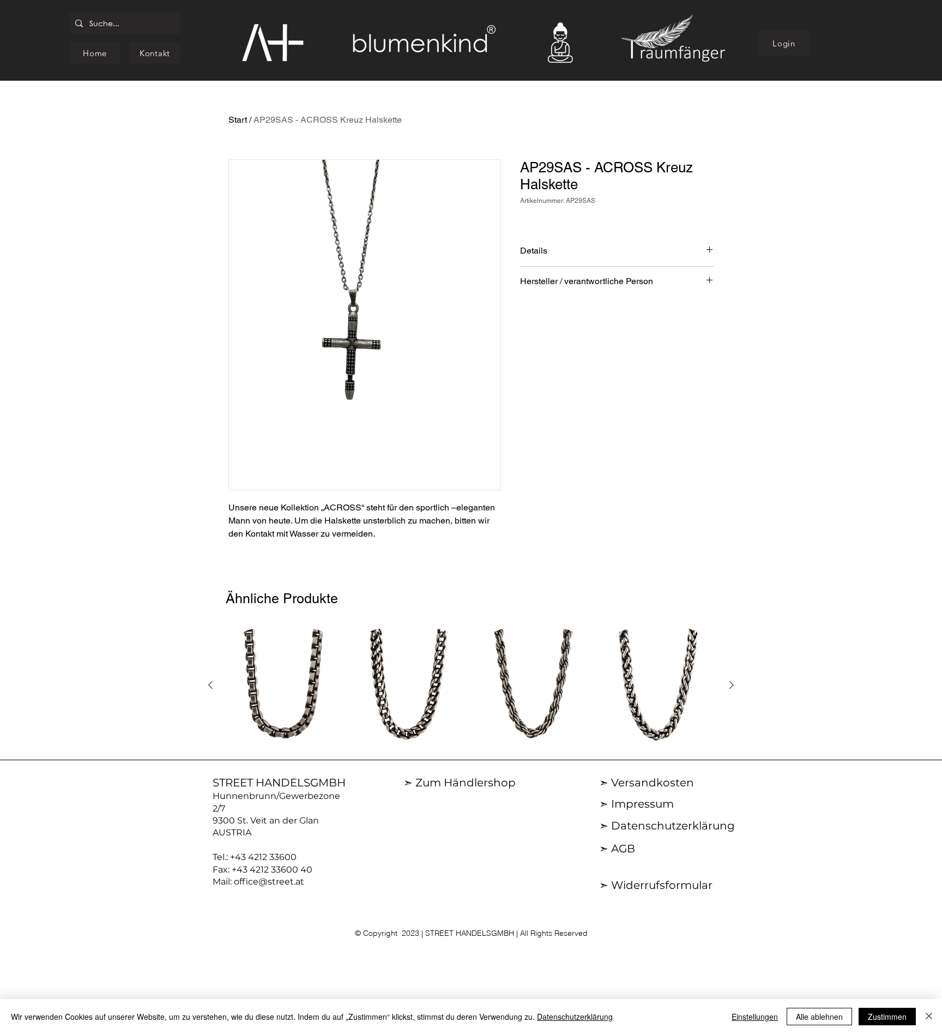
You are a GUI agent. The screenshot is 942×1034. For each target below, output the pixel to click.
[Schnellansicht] (283, 685)
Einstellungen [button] (755, 1016)
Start (237, 120)
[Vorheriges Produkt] (210, 685)
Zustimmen (887, 1016)
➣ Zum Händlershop (459, 782)
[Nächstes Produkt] (731, 685)
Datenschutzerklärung (575, 1016)
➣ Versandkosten (646, 782)
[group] (471, 685)
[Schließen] (928, 1016)
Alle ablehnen (819, 1016)
